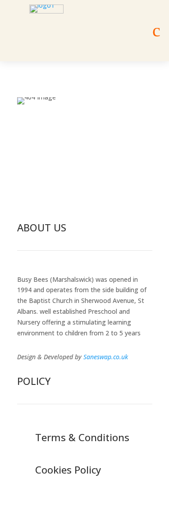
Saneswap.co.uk (105, 356)
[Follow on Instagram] (92, 183)
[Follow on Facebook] (73, 183)
